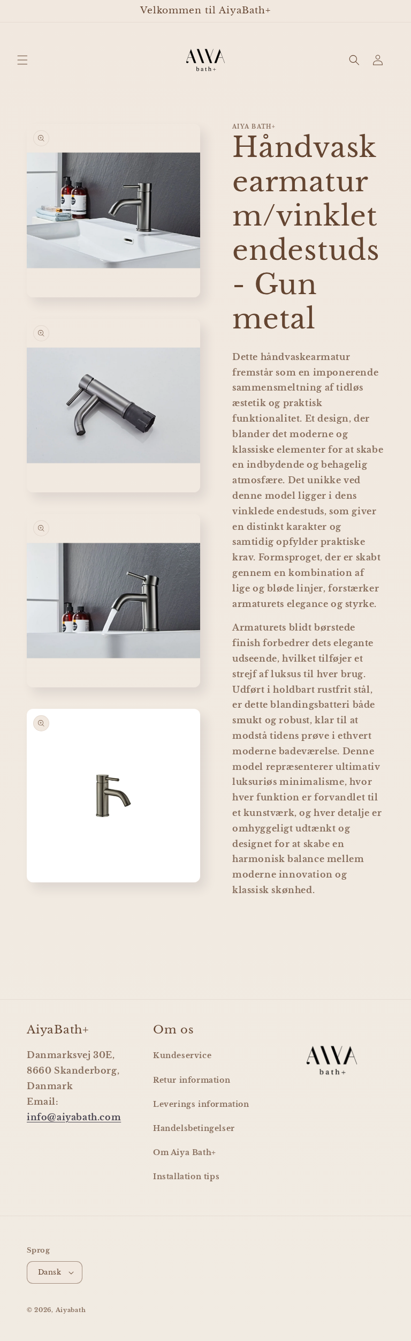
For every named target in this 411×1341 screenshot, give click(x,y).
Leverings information (201, 1104)
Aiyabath (71, 1310)
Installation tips (186, 1176)
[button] (22, 60)
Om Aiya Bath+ (184, 1152)
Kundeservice (182, 1055)
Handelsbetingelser (194, 1128)
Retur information (191, 1080)
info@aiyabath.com (74, 1117)
